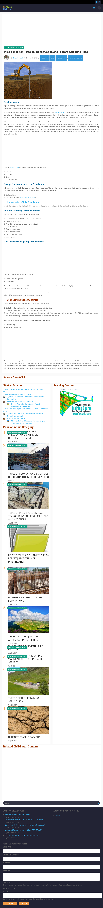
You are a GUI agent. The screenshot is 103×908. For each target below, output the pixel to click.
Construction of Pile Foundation (23, 202)
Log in (58, 815)
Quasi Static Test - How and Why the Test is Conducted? (25, 825)
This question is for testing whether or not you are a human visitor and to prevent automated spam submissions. (42, 891)
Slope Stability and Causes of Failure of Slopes (28, 421)
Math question (9, 888)
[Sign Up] (99, 2)
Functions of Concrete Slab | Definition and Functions (24, 820)
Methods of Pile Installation (22, 423)
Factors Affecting (75, 58)
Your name (7, 847)
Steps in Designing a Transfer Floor (17, 814)
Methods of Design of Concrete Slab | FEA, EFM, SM (23, 830)
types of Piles (14, 167)
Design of (44, 58)
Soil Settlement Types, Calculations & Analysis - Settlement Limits (23, 434)
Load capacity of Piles (27, 197)
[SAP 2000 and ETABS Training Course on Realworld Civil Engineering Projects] (77, 402)
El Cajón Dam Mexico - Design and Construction (22, 835)
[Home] (7, 8)
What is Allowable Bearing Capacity (18, 394)
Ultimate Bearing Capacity (16, 418)
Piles (52, 58)
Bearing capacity (60, 112)
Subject (6, 863)
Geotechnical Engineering (14, 47)
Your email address (11, 855)
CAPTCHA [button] (7, 882)
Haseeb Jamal (18, 58)
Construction (61, 58)
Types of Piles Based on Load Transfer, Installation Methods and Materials (28, 516)
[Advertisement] (51, 29)
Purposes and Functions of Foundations (21, 401)
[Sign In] (96, 2)
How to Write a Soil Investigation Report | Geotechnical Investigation (28, 558)
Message (6, 871)
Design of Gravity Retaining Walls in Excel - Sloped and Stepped (25, 659)
